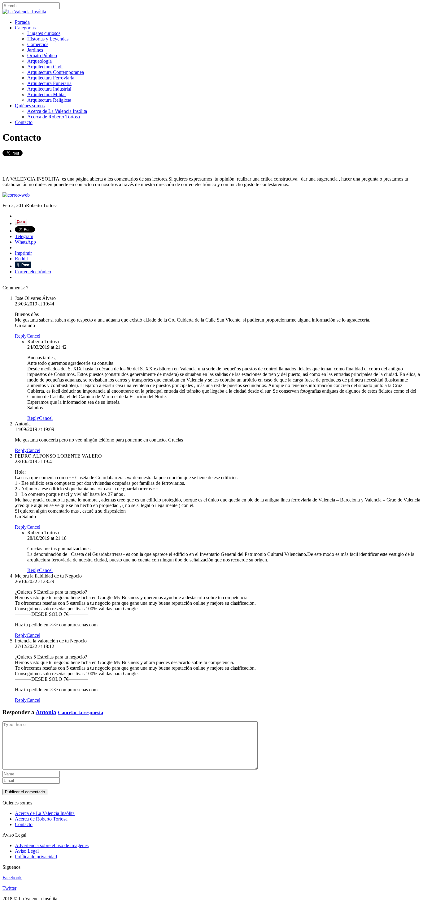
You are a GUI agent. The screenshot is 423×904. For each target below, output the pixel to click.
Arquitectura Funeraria (49, 83)
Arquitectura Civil (45, 66)
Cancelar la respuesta (80, 712)
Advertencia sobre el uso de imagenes (52, 845)
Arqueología (39, 61)
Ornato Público (42, 55)
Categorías (25, 27)
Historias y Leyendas (47, 38)
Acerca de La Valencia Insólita (57, 111)
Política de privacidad (36, 856)
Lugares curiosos (43, 33)
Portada (22, 22)
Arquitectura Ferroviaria (50, 77)
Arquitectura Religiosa (49, 100)
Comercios (37, 44)
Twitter (9, 888)
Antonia (46, 712)
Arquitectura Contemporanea (55, 72)
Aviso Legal (27, 851)
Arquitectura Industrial (49, 89)
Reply (21, 336)
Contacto (24, 122)
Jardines (35, 50)
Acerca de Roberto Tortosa (53, 116)
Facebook (12, 877)
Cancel (33, 336)
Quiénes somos (30, 105)
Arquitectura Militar (46, 94)
